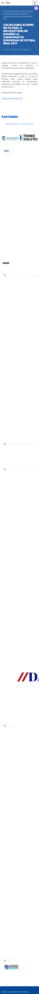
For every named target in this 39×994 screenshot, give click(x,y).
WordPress (24, 992)
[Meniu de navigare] (34, 3)
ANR (7, 49)
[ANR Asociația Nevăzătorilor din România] (6, 3)
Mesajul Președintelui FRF (12, 98)
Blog (17, 11)
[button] (36, 8)
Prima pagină (8, 11)
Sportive (26, 49)
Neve (4, 992)
